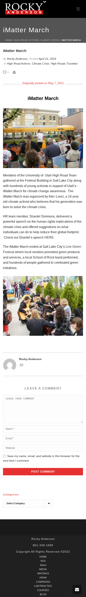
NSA (43, 561)
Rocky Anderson (17, 58)
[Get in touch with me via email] (21, 365)
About (43, 565)
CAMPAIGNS (43, 581)
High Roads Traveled (64, 63)
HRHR (43, 577)
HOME (43, 556)
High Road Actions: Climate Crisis (37, 40)
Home (8, 40)
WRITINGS (43, 573)
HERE (49, 237)
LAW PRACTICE (43, 586)
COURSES (43, 590)
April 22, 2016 (47, 58)
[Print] (16, 72)
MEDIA (43, 569)
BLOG (43, 594)
